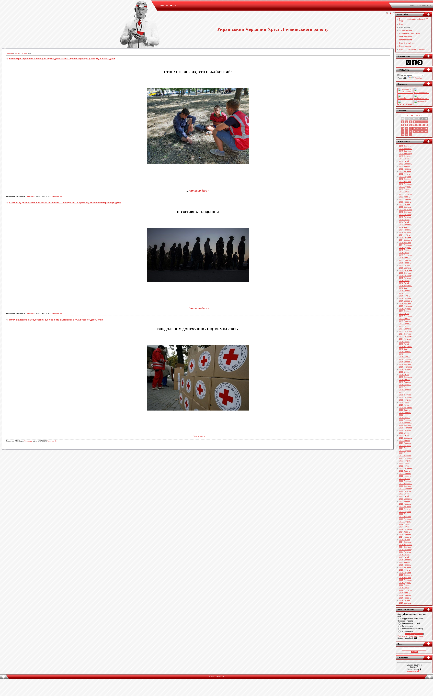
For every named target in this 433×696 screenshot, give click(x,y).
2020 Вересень (405, 423)
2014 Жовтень (405, 242)
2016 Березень (405, 286)
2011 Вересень (405, 149)
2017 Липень (404, 326)
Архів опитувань (416, 636)
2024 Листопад (405, 550)
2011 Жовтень (405, 151)
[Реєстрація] (390, 13)
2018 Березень (405, 347)
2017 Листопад (405, 336)
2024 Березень (405, 529)
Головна (9, 53)
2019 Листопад (405, 397)
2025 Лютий (404, 557)
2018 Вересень (405, 362)
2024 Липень (404, 539)
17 (410, 128)
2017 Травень (405, 321)
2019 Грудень (405, 400)
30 (406, 135)
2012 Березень (405, 164)
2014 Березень (405, 225)
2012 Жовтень (405, 182)
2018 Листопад (405, 367)
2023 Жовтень (405, 517)
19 (418, 128)
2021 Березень (405, 438)
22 (403, 131)
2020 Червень (405, 415)
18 (414, 128)
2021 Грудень (405, 461)
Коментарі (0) (56, 196)
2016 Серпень (405, 298)
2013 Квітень (404, 197)
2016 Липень (404, 296)
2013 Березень (405, 194)
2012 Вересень (405, 179)
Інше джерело (407, 631)
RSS (176, 6)
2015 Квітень (404, 258)
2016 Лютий (404, 283)
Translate (418, 78)
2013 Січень (404, 189)
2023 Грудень (405, 522)
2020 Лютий (404, 405)
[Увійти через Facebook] (414, 62)
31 (410, 135)
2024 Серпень (405, 542)
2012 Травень (405, 169)
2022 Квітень (404, 471)
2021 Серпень (405, 451)
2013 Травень (405, 199)
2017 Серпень (405, 329)
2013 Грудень (405, 217)
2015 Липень (404, 265)
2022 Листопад (405, 489)
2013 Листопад (405, 215)
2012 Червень (405, 171)
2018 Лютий (404, 344)
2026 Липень (404, 600)
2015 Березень (405, 255)
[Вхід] (394, 13)
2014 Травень (405, 230)
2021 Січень (404, 433)
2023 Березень (405, 499)
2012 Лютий (404, 161)
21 (426, 128)
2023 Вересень (405, 514)
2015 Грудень (405, 278)
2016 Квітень (404, 288)
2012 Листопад (405, 184)
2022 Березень (405, 468)
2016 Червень (405, 293)
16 (406, 128)
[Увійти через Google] (420, 62)
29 (403, 135)
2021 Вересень (405, 453)
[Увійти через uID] (408, 62)
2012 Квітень (404, 166)
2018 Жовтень (405, 364)
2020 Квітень (404, 410)
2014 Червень (405, 232)
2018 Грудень (405, 369)
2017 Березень (405, 316)
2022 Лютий (404, 466)
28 (426, 131)
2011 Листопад (405, 154)
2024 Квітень (404, 532)
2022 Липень (404, 479)
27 (422, 131)
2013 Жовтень (405, 212)
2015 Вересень (405, 270)
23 (406, 131)
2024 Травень (405, 534)
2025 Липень (404, 570)
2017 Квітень (404, 319)
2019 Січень (404, 372)
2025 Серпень (405, 572)
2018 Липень (404, 357)
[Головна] (387, 13)
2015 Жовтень (405, 273)
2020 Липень (404, 418)
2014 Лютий (404, 222)
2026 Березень (405, 590)
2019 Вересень (405, 392)
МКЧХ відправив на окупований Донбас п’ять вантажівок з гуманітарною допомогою (56, 319)
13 (422, 125)
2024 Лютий (404, 527)
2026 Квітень (404, 593)
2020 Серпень (405, 420)
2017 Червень (405, 324)
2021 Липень (404, 448)
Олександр (30, 196)
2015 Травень (405, 260)
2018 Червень (405, 354)
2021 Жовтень (405, 456)
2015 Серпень (405, 268)
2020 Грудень (405, 430)
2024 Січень (404, 524)
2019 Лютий (404, 374)
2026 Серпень (405, 603)
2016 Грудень (405, 308)
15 (403, 128)
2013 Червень (405, 202)
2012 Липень (404, 174)
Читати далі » (199, 190)
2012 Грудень (405, 187)
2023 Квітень (404, 501)
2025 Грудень (405, 583)
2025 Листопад (405, 580)
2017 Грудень (405, 339)
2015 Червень (405, 263)
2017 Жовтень (405, 334)
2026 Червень (405, 598)
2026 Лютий (404, 588)
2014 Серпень (405, 237)
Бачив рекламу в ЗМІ (411, 623)
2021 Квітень (404, 440)
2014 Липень (404, 235)
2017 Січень (404, 311)
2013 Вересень (405, 209)
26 (418, 131)
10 (410, 125)
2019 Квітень (404, 380)
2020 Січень (404, 402)
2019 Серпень (405, 390)
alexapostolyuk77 (414, 671)
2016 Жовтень (405, 303)
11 (414, 125)
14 (426, 125)
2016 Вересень (405, 301)
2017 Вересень (405, 331)
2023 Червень (405, 506)
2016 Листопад (405, 306)
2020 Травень (405, 413)
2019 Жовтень (405, 395)
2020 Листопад (405, 428)
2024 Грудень (405, 552)
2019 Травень (405, 382)
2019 (17, 53)
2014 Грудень (405, 248)
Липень (24, 53)
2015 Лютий (404, 253)
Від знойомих (407, 626)
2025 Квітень (404, 562)
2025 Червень (405, 567)
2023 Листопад (405, 519)
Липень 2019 (414, 116)
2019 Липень (404, 387)
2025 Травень (405, 565)
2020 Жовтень (405, 425)
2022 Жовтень (405, 486)
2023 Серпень (405, 512)
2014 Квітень (404, 227)
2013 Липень (404, 204)
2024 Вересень (405, 545)
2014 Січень (404, 220)
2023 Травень (405, 504)
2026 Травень (405, 595)
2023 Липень (404, 509)
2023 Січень (404, 494)
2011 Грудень (405, 156)
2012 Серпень (405, 176)
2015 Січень (404, 250)
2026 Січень (404, 585)
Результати (402, 636)
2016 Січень (404, 281)
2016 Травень (405, 291)
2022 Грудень (405, 491)
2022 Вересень (405, 484)
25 (414, 131)
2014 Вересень (405, 240)
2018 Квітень (404, 349)
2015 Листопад (405, 275)
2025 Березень (405, 560)
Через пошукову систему (412, 629)
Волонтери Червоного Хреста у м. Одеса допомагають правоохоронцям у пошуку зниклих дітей (62, 58)
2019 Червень (405, 385)
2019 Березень (405, 377)
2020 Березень (405, 407)
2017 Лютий (404, 314)
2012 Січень (404, 159)
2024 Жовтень (405, 547)
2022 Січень (404, 463)
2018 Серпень (405, 359)
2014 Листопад (405, 245)
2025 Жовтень (405, 578)
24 (410, 131)
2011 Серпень (405, 146)
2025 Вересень (405, 575)
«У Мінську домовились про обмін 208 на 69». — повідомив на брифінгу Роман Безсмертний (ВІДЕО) (65, 202)
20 (422, 128)
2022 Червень (405, 476)
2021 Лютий (404, 435)
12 (418, 125)
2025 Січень (404, 555)
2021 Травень (405, 443)
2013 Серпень (405, 207)
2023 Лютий (404, 496)
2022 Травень (405, 473)
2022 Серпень (405, 481)
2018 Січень (404, 341)
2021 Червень (405, 446)
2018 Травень (405, 352)
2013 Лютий (404, 192)
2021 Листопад (405, 458)
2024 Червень (405, 537)
